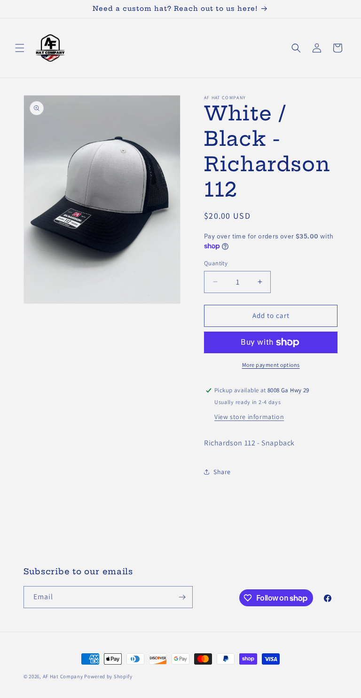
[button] (19, 48)
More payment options (271, 364)
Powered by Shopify (108, 676)
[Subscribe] (182, 597)
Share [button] (222, 472)
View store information (249, 416)
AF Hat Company (63, 676)
